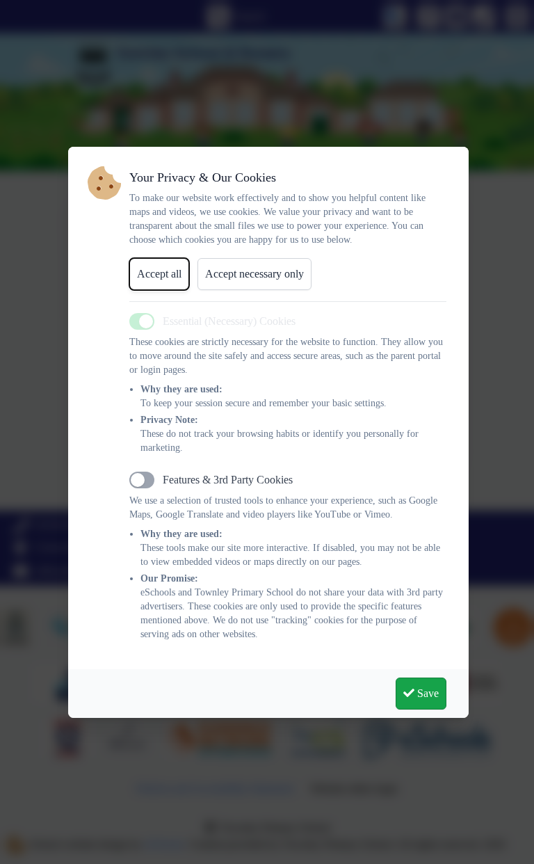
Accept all (159, 274)
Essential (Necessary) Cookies (229, 321)
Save (426, 693)
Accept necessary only (254, 274)
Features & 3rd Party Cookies (228, 480)
